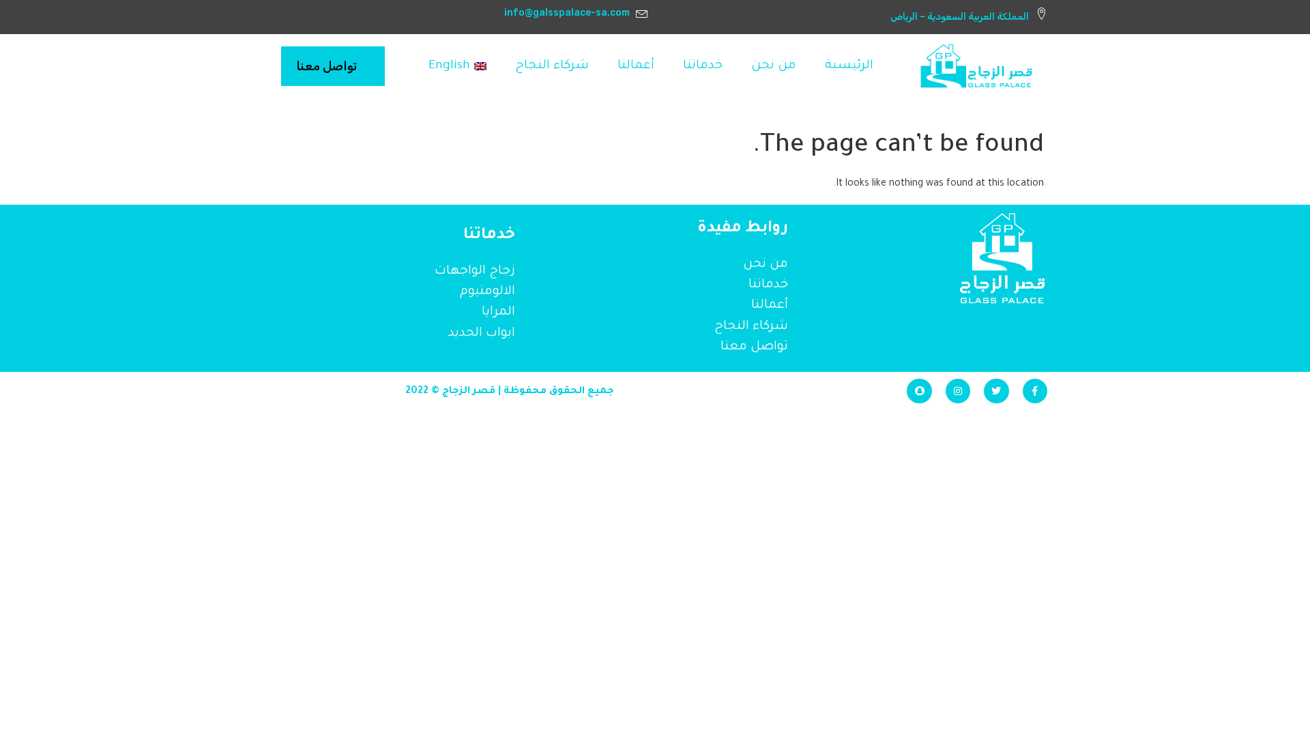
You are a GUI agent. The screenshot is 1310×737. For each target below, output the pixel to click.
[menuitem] (457, 66)
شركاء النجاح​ (552, 66)
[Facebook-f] (1035, 391)
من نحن (773, 66)
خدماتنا (703, 66)
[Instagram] (958, 391)
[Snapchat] (919, 391)
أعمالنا (635, 66)
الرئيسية (849, 66)
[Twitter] (996, 391)
